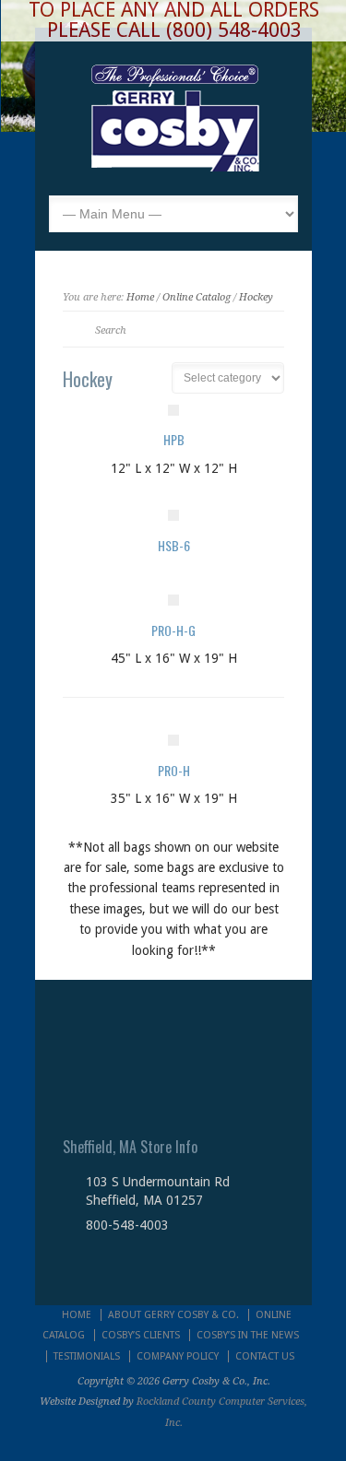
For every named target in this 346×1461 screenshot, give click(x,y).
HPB (174, 439)
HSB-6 (174, 545)
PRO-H (174, 770)
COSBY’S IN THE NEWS (248, 1335)
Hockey (256, 297)
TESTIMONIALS (87, 1356)
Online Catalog (196, 297)
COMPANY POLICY (178, 1356)
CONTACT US (264, 1356)
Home (140, 297)
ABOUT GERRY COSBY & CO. (173, 1315)
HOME (76, 1315)
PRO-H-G (173, 630)
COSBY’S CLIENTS (140, 1335)
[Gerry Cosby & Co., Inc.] (174, 166)
